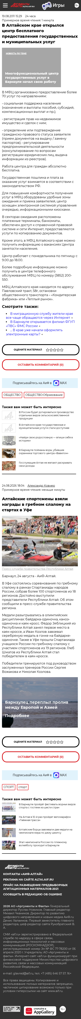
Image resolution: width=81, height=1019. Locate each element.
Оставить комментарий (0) (41, 364)
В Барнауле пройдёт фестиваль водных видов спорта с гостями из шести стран (47, 806)
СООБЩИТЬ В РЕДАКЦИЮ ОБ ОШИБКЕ (32, 894)
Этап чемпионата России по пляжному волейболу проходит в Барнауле (43, 844)
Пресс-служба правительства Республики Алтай (37, 569)
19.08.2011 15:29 (12, 16)
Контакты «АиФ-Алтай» (23, 874)
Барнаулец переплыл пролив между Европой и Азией (36, 705)
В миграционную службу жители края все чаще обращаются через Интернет (39, 316)
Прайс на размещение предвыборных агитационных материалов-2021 (35, 886)
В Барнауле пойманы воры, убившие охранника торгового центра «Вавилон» (43, 452)
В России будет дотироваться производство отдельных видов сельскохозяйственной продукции (46, 415)
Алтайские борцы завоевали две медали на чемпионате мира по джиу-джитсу (45, 831)
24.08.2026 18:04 (13, 485)
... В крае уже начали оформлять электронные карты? (34, 332)
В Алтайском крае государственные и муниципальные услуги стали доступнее (44, 426)
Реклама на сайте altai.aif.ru (28, 879)
